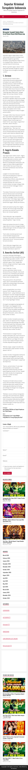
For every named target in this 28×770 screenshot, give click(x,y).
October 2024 (6, 598)
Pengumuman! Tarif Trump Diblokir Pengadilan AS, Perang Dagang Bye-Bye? (13, 415)
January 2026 (6, 561)
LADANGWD (6, 610)
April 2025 (5, 587)
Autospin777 (6, 624)
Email (5, 455)
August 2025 (6, 575)
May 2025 (5, 584)
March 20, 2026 (7, 697)
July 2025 (5, 578)
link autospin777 (7, 645)
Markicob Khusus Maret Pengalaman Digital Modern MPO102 (14, 685)
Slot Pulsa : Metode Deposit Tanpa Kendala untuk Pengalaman (14, 532)
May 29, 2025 (5, 36)
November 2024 (7, 595)
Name (5, 450)
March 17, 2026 (7, 740)
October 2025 (6, 569)
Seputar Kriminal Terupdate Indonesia (14, 6)
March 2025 (6, 589)
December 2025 (7, 564)
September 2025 (7, 572)
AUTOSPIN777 (6, 617)
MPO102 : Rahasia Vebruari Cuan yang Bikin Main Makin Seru (14, 511)
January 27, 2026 (7, 544)
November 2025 (7, 567)
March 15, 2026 (7, 761)
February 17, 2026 (7, 523)
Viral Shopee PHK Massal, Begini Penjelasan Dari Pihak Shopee (13, 409)
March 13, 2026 (7, 501)
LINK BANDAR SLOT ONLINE (10, 638)
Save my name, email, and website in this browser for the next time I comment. (14, 468)
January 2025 (6, 592)
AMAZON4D (6, 631)
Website (5, 461)
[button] (3, 16)
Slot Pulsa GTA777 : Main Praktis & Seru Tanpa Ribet (14, 749)
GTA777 (5, 711)
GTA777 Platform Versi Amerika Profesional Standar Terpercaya (14, 728)
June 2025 (5, 581)
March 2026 (6, 555)
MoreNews (22, 767)
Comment (6, 431)
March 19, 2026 (7, 718)
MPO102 (5, 690)
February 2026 (6, 558)
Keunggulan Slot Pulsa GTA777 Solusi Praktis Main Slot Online (14, 489)
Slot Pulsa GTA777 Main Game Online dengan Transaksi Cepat (14, 706)
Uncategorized (6, 29)
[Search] (26, 16)
